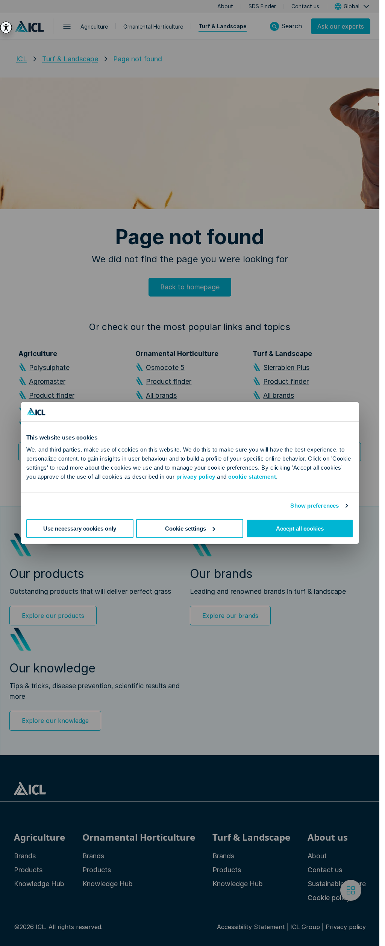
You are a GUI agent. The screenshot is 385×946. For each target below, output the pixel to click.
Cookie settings (185, 528)
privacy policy (195, 476)
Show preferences (314, 505)
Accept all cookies (300, 528)
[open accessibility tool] (6, 27)
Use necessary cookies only (79, 528)
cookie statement (252, 476)
